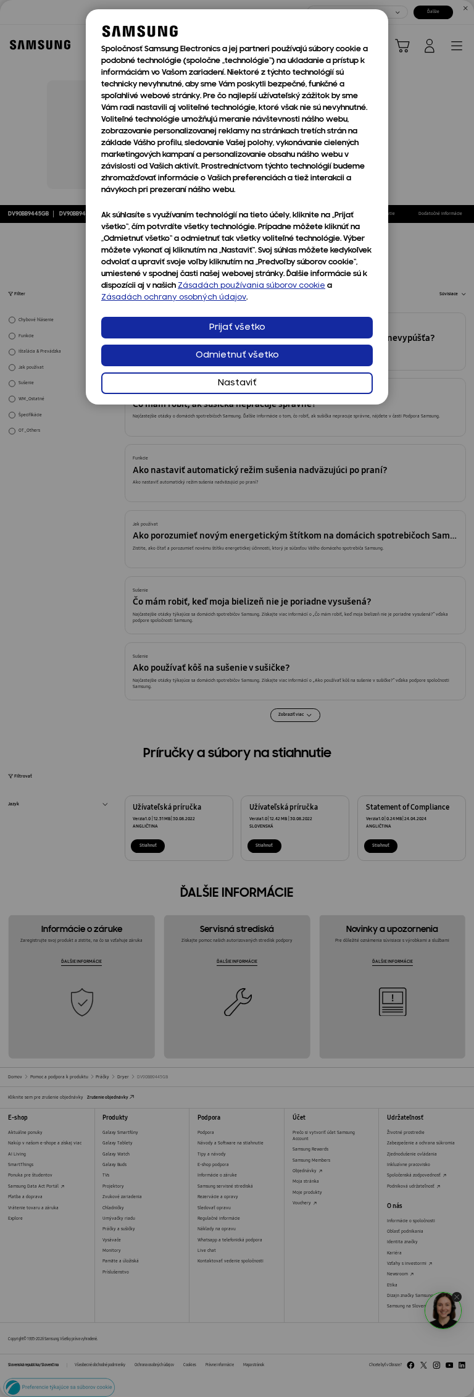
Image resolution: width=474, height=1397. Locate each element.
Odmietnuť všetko (237, 355)
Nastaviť (237, 383)
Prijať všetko (237, 327)
